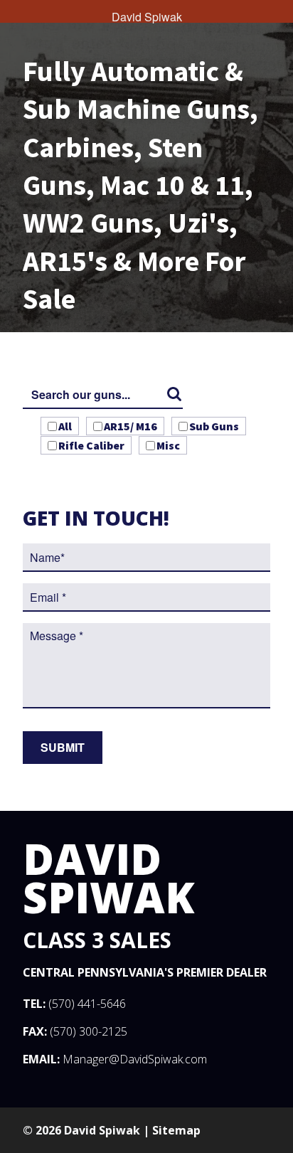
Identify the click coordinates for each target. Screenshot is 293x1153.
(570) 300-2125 (88, 1031)
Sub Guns (214, 426)
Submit (63, 747)
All (65, 426)
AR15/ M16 (130, 426)
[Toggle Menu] (14, 11)
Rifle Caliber (91, 445)
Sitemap (176, 1130)
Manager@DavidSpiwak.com (135, 1059)
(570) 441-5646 (87, 1003)
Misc (168, 445)
